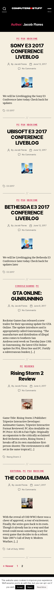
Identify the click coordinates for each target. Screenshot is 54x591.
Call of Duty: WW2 (15, 549)
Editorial (15, 471)
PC (18, 38)
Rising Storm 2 (14, 457)
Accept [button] (20, 587)
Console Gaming (24, 286)
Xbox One (32, 38)
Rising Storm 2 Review (27, 376)
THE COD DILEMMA (27, 478)
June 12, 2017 (40, 150)
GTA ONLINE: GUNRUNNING (27, 296)
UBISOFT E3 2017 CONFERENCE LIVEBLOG (27, 137)
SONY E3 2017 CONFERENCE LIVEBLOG (27, 51)
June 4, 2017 (40, 386)
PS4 (23, 38)
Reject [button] (30, 587)
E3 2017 (10, 110)
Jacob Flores (20, 64)
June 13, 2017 (40, 64)
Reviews (29, 366)
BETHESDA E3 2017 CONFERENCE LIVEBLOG (27, 212)
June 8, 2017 (40, 306)
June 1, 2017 (40, 485)
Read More (41, 587)
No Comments (29, 68)
